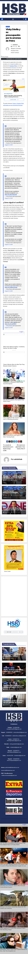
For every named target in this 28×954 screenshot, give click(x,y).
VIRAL (9, 474)
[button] (23, 19)
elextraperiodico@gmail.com (14, 740)
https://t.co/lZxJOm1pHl (11, 194)
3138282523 (8, 735)
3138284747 (16, 750)
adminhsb (15, 44)
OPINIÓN (5, 472)
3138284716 (16, 739)
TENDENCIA (14, 472)
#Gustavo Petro (14, 50)
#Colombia (18, 48)
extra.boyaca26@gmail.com (14, 752)
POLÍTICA (7, 26)
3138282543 (9, 732)
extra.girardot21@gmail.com (17, 744)
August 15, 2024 (9, 327)
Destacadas (6, 652)
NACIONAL (11, 652)
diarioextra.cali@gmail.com (19, 735)
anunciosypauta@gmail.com (14, 760)
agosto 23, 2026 (9, 658)
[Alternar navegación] (13, 19)
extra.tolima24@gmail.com (20, 732)
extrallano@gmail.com (19, 755)
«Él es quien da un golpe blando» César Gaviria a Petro (20, 446)
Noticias (5, 683)
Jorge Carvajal (16, 512)
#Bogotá (13, 48)
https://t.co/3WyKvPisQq (11, 287)
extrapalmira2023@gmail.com (14, 729)
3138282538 (16, 758)
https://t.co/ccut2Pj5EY (10, 324)
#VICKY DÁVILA (15, 52)
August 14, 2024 (9, 144)
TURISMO (15, 487)
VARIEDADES (20, 472)
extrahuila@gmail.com (15, 747)
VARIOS (5, 474)
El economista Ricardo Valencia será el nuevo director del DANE (12, 509)
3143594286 (16, 727)
